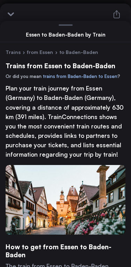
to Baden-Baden (78, 52)
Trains (13, 52)
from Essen (40, 52)
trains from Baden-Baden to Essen (80, 76)
